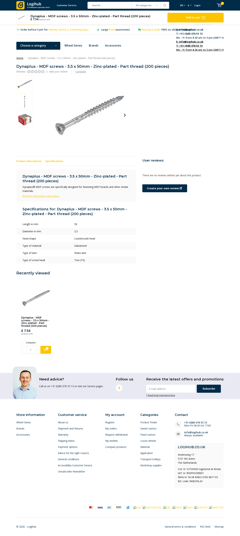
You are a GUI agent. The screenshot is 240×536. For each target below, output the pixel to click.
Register (110, 422)
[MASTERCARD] (152, 507)
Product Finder (148, 422)
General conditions (68, 459)
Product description (28, 161)
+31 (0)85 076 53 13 (195, 422)
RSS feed (205, 526)
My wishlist (111, 440)
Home (19, 58)
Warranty (63, 434)
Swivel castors (148, 428)
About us (63, 422)
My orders (111, 428)
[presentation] (125, 115)
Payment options (67, 447)
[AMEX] (177, 507)
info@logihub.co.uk (196, 432)
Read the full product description (40, 196)
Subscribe (209, 388)
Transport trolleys (150, 459)
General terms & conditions (180, 526)
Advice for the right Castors (73, 453)
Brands (93, 45)
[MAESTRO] (216, 507)
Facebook (119, 388)
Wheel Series (73, 45)
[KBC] (167, 507)
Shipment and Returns (70, 428)
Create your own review (163, 188)
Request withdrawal (116, 434)
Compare (31, 342)
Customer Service (66, 5)
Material (145, 447)
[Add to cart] (45, 350)
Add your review (58, 71)
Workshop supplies (151, 465)
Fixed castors (147, 434)
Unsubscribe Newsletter (71, 471)
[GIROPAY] (201, 507)
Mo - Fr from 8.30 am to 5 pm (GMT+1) (200, 33)
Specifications (54, 161)
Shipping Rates (66, 440)
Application (146, 453)
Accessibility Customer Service (75, 465)
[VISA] (137, 507)
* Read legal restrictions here (160, 395)
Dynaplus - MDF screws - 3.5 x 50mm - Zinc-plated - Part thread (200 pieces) (35, 321)
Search (165, 5)
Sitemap (219, 526)
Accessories (113, 45)
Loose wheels (148, 440)
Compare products (116, 447)
